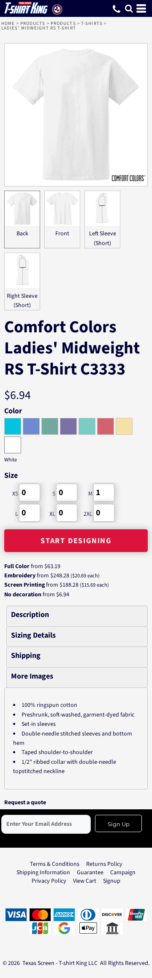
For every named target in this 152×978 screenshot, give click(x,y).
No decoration (22, 594)
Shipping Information (43, 872)
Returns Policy (104, 864)
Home (8, 23)
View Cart (84, 881)
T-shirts (92, 23)
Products (33, 23)
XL (52, 514)
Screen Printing (24, 585)
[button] (129, 8)
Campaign (123, 872)
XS (15, 494)
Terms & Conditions (54, 864)
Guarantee (90, 872)
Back (22, 233)
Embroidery (19, 575)
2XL (88, 514)
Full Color (17, 566)
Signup (111, 881)
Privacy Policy (49, 881)
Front (62, 233)
